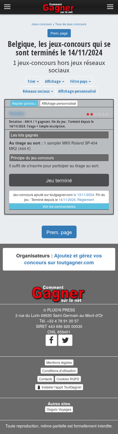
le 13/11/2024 (84, 194)
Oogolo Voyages (59, 409)
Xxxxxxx (17, 113)
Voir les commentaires (59, 206)
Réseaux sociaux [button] (36, 91)
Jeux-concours (42, 24)
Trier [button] (31, 81)
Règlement (85, 199)
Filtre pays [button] (79, 81)
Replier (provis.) (24, 103)
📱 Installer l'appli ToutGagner (59, 387)
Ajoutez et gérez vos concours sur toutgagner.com (63, 259)
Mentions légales (59, 362)
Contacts (45, 378)
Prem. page (59, 33)
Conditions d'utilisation (59, 370)
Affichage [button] (53, 81)
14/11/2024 (67, 199)
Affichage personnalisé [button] (77, 91)
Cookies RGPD (68, 378)
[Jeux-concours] (59, 293)
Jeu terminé (59, 180)
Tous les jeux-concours (70, 24)
